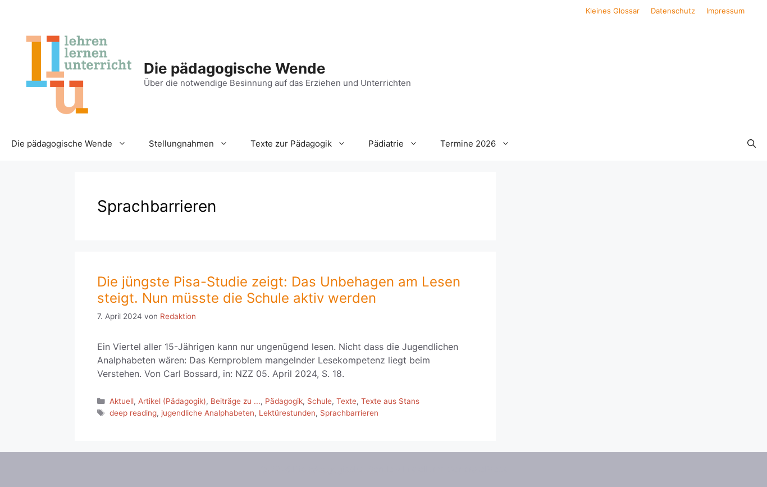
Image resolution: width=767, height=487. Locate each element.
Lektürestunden (287, 412)
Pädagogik (284, 401)
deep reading (133, 412)
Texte (346, 401)
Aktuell (121, 401)
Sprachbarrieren (349, 412)
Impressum (725, 10)
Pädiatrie (386, 143)
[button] (751, 144)
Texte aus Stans (390, 401)
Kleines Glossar (613, 10)
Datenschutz (673, 10)
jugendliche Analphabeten (207, 412)
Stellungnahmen (181, 143)
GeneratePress (478, 469)
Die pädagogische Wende (235, 68)
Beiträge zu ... (236, 401)
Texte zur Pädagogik (291, 143)
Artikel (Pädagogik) (172, 401)
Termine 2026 (468, 143)
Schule (319, 401)
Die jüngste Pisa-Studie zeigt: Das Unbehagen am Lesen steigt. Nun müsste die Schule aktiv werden (278, 290)
